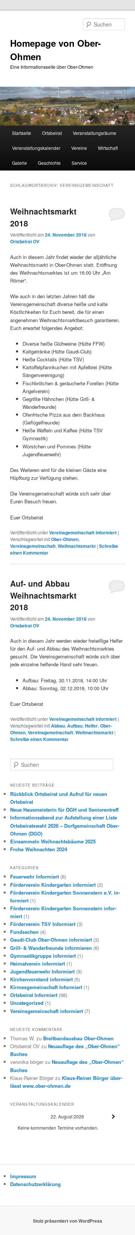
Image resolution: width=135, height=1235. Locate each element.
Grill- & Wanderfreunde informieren (51, 947)
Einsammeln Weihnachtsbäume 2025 (53, 841)
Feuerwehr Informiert (34, 876)
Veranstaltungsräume (94, 133)
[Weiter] (113, 1117)
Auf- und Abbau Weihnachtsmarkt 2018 (43, 595)
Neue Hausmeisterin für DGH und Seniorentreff (64, 809)
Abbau (58, 725)
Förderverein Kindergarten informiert (53, 884)
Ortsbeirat (52, 133)
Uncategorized (27, 1002)
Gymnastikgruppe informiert (43, 955)
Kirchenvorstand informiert (41, 979)
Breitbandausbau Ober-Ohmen (78, 1038)
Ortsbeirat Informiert (33, 994)
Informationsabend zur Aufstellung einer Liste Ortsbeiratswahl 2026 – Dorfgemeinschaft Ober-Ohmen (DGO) (64, 825)
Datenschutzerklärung (35, 1184)
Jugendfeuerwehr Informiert (42, 971)
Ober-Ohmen (64, 539)
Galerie (19, 163)
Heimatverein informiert (37, 963)
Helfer (91, 725)
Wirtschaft (108, 148)
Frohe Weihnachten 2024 (38, 849)
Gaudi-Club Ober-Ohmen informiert (51, 939)
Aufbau (74, 725)
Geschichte (49, 163)
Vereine (79, 148)
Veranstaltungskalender (36, 148)
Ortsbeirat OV (24, 241)
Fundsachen (24, 931)
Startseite (21, 133)
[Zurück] (21, 1117)
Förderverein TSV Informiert (42, 923)
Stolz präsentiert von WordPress (67, 1220)
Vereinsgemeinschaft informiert (83, 532)
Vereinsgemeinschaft (33, 546)
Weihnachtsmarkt (77, 546)
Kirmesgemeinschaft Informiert (46, 987)
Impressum (23, 1176)
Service (79, 163)
